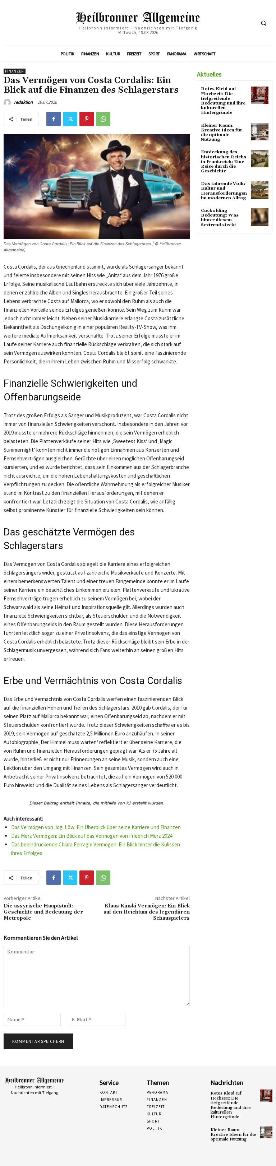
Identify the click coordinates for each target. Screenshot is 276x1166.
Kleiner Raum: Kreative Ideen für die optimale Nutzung (221, 133)
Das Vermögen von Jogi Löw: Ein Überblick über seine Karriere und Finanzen (96, 827)
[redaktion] (8, 102)
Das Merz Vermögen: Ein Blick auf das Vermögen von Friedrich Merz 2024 (91, 835)
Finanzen (14, 71)
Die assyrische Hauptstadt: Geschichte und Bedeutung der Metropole (43, 912)
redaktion (23, 102)
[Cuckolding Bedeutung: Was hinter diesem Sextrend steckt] (259, 217)
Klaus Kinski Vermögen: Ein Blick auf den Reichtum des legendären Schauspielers (147, 912)
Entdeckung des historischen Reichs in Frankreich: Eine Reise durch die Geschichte (223, 161)
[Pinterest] (86, 119)
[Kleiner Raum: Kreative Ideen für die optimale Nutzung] (259, 132)
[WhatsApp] (103, 119)
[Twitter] (70, 119)
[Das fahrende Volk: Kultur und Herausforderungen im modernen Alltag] (259, 190)
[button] (263, 23)
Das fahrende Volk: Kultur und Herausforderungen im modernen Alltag (224, 191)
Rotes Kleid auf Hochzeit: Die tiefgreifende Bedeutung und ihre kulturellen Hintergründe (223, 100)
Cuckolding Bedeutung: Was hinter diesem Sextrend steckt (220, 218)
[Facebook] (53, 119)
